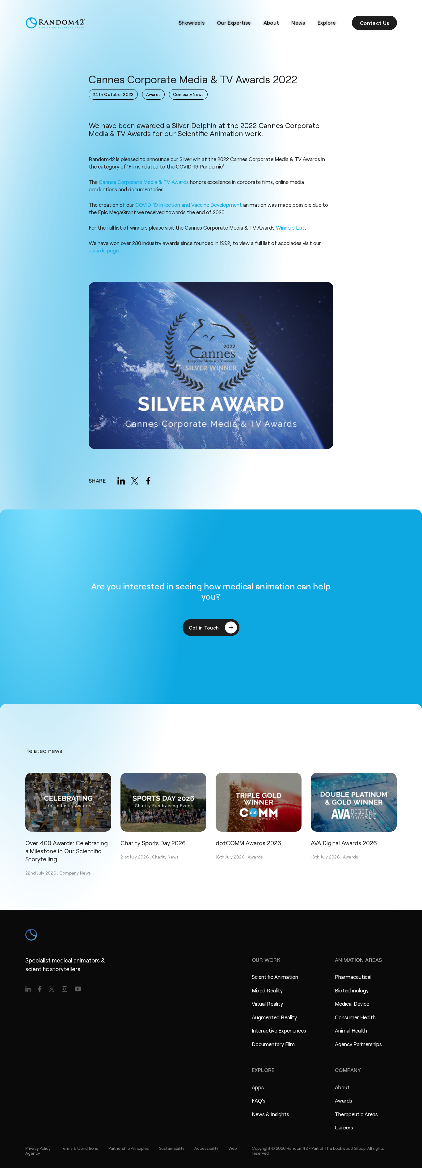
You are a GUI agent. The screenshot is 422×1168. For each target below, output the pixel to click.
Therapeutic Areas (356, 1114)
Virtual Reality (267, 1003)
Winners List (290, 227)
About (271, 22)
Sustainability (171, 1148)
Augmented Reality (274, 1017)
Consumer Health (355, 1017)
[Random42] (55, 23)
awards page (103, 250)
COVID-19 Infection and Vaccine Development (188, 205)
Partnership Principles (128, 1148)
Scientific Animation (275, 977)
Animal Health (351, 1030)
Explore (327, 22)
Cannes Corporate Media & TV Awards (144, 182)
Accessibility (206, 1148)
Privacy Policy (37, 1148)
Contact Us (374, 23)
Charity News (165, 856)
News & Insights (270, 1114)
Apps (258, 1087)
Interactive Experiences (279, 1030)
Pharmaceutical (353, 977)
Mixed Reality (267, 990)
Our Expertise (234, 22)
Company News (75, 872)
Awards (255, 856)
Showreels (192, 22)
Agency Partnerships (358, 1044)
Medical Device (352, 1003)
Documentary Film (273, 1044)
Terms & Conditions (79, 1148)
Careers (344, 1127)
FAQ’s (258, 1100)
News (298, 22)
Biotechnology (352, 990)
